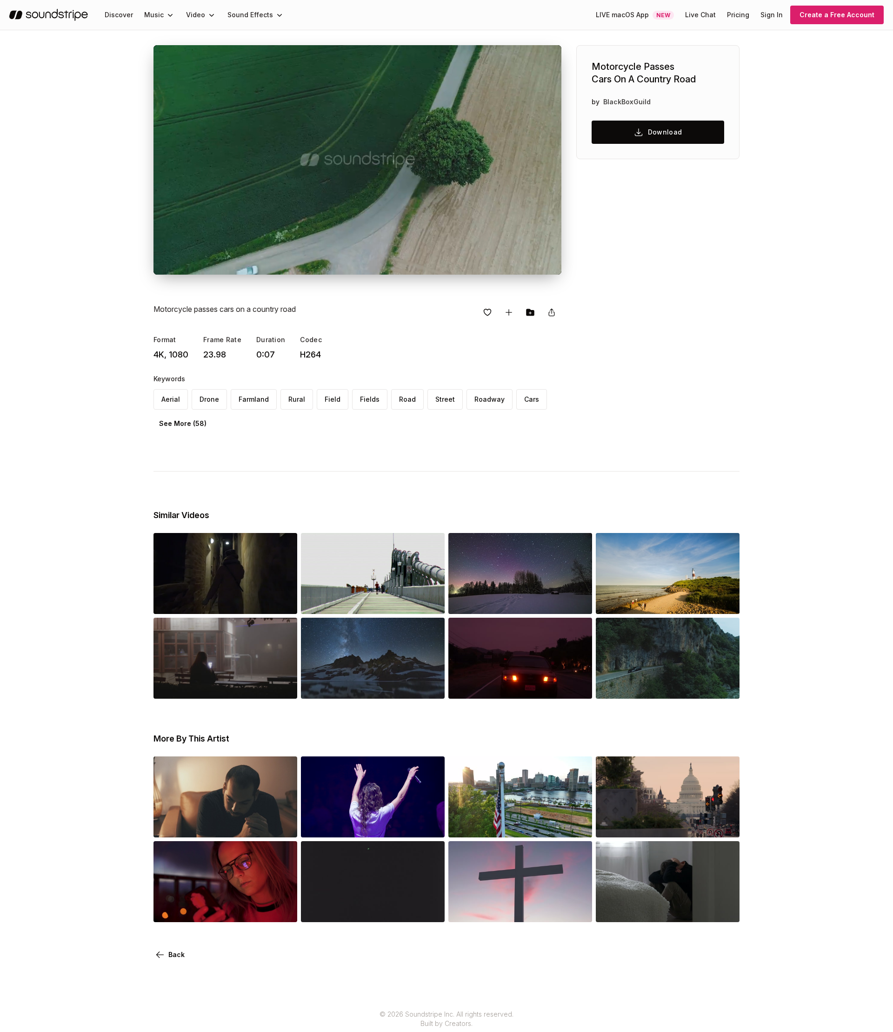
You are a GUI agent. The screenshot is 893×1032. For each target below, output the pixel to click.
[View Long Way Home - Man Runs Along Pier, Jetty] (373, 601)
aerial (170, 399)
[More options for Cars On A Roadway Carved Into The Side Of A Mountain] (724, 685)
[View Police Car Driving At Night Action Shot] (520, 686)
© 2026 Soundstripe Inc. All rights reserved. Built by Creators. (446, 1018)
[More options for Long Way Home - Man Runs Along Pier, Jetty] (429, 601)
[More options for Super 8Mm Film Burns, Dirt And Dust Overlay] (429, 909)
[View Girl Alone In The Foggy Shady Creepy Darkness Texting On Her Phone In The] (225, 686)
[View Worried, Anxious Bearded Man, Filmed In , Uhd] (225, 824)
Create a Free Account (837, 15)
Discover (119, 15)
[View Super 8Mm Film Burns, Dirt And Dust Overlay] (373, 909)
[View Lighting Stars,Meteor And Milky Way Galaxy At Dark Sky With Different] (520, 601)
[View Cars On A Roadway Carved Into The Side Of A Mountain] (668, 686)
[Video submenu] (211, 15)
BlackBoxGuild (627, 102)
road (407, 399)
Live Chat (700, 15)
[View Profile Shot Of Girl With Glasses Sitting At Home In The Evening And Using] (225, 909)
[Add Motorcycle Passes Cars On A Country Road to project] (530, 312)
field (332, 399)
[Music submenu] (170, 15)
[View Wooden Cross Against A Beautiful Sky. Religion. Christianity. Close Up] (520, 909)
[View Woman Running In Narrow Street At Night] (225, 601)
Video (195, 15)
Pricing (738, 15)
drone (209, 399)
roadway (489, 399)
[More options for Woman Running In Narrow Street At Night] (282, 601)
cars (531, 399)
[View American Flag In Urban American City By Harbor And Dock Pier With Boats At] (520, 824)
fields (370, 399)
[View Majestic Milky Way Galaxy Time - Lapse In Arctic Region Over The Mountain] (373, 686)
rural (296, 399)
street (445, 399)
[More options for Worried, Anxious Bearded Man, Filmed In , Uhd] (282, 824)
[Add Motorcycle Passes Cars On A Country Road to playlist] (509, 312)
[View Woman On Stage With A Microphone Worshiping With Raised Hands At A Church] (373, 824)
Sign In (771, 15)
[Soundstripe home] (48, 15)
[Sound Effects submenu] (279, 15)
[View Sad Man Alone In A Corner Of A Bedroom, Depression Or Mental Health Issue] (668, 909)
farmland (254, 399)
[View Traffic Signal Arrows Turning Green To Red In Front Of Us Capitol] (668, 824)
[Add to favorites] (487, 312)
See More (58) (183, 423)
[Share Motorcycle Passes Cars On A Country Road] (551, 312)
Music (154, 15)
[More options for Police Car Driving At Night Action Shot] (577, 685)
